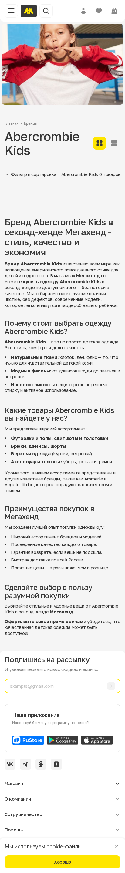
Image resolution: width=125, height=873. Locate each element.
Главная (12, 123)
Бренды (30, 123)
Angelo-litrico (19, 484)
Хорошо (62, 862)
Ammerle (93, 478)
